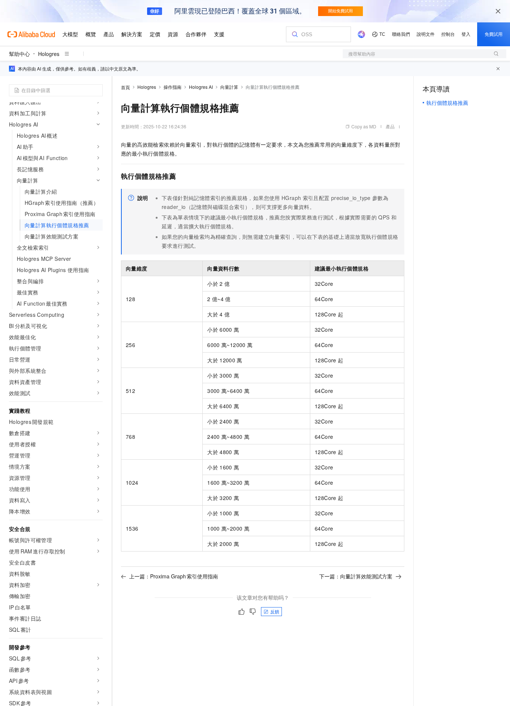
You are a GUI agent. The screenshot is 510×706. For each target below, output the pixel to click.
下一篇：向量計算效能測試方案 (355, 576)
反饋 (274, 611)
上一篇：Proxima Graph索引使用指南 (173, 576)
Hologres (48, 53)
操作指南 (172, 87)
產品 (390, 126)
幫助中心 (19, 53)
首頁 (125, 87)
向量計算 (229, 87)
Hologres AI (201, 87)
